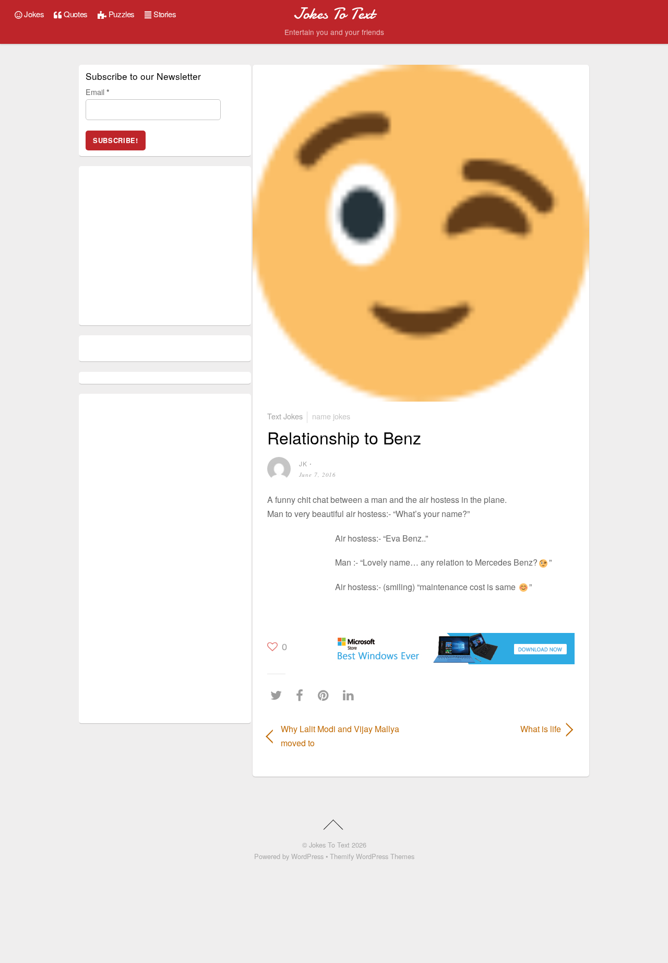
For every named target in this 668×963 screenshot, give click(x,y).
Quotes (75, 13)
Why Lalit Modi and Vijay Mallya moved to (340, 736)
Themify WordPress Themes (372, 856)
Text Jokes (285, 415)
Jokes (33, 13)
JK (303, 463)
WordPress (307, 856)
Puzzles (120, 13)
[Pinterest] (326, 695)
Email (98, 91)
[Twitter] (278, 695)
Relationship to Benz (344, 437)
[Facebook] (302, 695)
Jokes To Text (329, 845)
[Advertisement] (298, 559)
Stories (163, 13)
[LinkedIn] (351, 695)
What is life (495, 729)
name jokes (331, 415)
